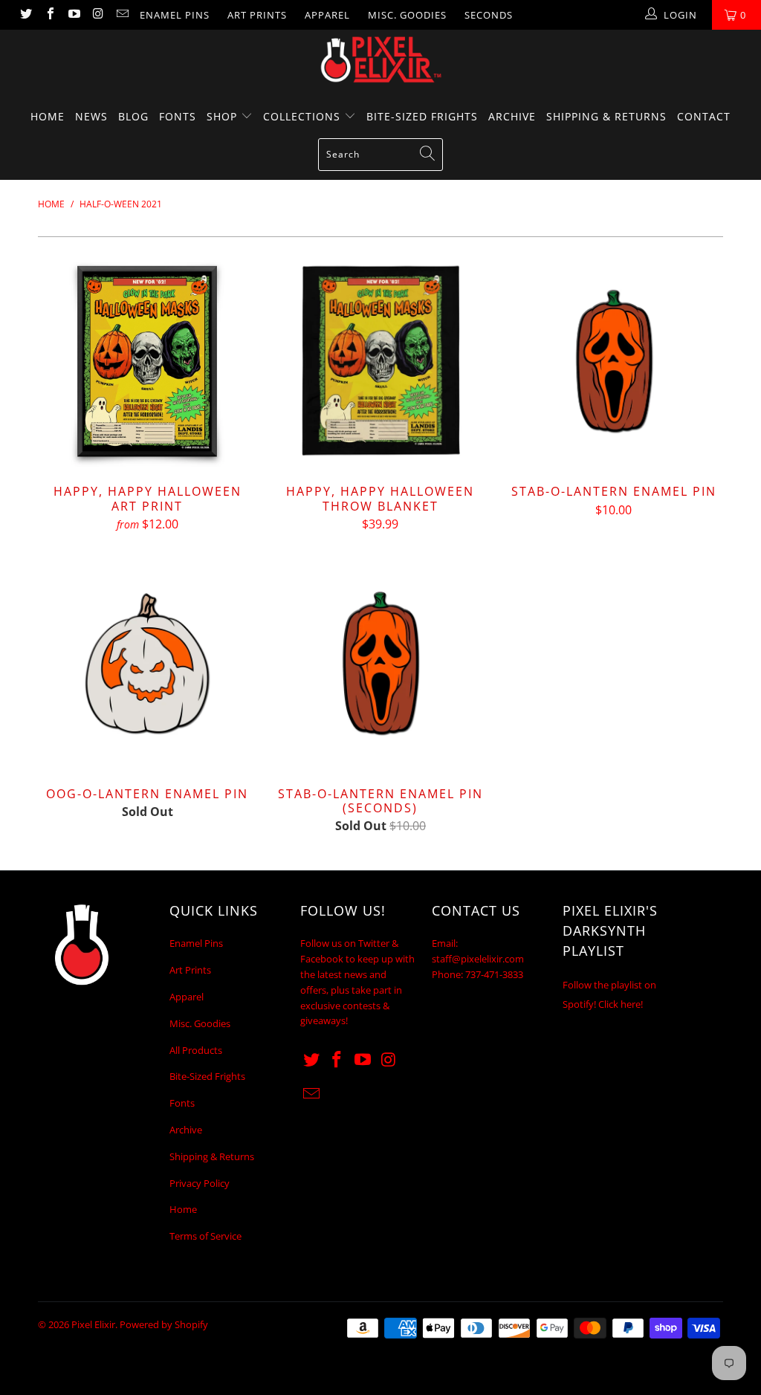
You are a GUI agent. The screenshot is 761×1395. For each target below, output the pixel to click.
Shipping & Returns (606, 116)
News (91, 116)
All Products (195, 1050)
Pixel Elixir (93, 1324)
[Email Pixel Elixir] (122, 15)
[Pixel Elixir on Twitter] (25, 15)
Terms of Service (205, 1236)
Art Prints (257, 15)
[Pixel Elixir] (380, 59)
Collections (303, 116)
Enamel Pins (175, 15)
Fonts (177, 116)
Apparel (327, 15)
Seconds (488, 15)
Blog (133, 116)
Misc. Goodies (407, 15)
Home (47, 116)
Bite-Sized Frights (422, 116)
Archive (512, 116)
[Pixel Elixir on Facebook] (49, 15)
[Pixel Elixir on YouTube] (73, 15)
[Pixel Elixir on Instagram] (97, 15)
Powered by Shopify (164, 1324)
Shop (224, 116)
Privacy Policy (199, 1183)
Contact (704, 116)
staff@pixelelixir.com (478, 958)
